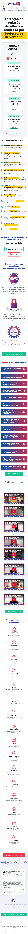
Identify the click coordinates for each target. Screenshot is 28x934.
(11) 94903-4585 (15, 249)
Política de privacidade (18, 931)
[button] (2, 904)
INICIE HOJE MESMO (14, 474)
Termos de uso (8, 931)
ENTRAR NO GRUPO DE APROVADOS (14, 915)
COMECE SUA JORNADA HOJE (14, 354)
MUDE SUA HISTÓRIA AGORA (14, 855)
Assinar (14, 74)
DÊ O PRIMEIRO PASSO (14, 612)
